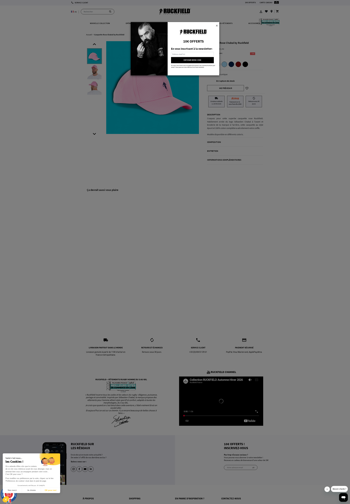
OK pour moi (50, 490)
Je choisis (31, 490)
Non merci (12, 490)
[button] (5, 499)
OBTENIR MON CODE (192, 60)
